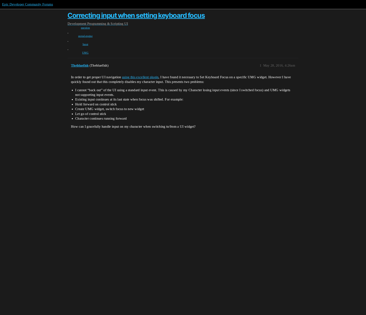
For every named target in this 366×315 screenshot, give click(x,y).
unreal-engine (85, 36)
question (85, 27)
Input (85, 44)
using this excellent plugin (140, 77)
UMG (85, 52)
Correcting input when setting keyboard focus (136, 15)
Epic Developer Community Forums (27, 4)
